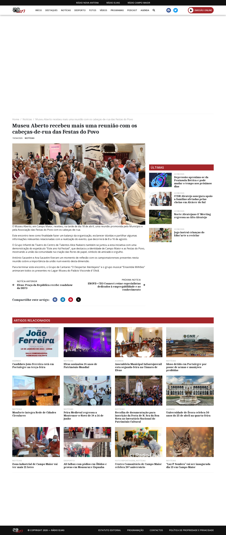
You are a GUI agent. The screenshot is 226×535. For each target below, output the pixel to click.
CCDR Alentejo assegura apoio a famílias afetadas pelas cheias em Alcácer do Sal (193, 199)
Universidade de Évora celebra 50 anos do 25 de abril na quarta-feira (188, 414)
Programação (135, 530)
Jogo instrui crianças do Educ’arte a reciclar (189, 234)
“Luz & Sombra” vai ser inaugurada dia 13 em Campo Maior (188, 466)
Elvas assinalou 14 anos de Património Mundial (80, 366)
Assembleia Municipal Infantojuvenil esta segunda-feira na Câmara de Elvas (138, 367)
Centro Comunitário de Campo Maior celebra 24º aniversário (138, 466)
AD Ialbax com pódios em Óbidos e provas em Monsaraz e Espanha (85, 466)
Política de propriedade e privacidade (191, 530)
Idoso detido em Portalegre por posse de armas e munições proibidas (186, 367)
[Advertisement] (113, 37)
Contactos (156, 530)
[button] (191, 10)
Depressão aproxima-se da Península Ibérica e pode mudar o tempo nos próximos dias (193, 182)
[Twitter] (175, 10)
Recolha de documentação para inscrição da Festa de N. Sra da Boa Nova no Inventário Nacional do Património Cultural (137, 417)
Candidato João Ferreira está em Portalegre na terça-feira (33, 366)
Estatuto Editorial (109, 530)
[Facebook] (168, 10)
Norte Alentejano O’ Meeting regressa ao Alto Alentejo (192, 216)
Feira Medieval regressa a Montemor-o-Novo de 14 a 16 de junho (83, 415)
